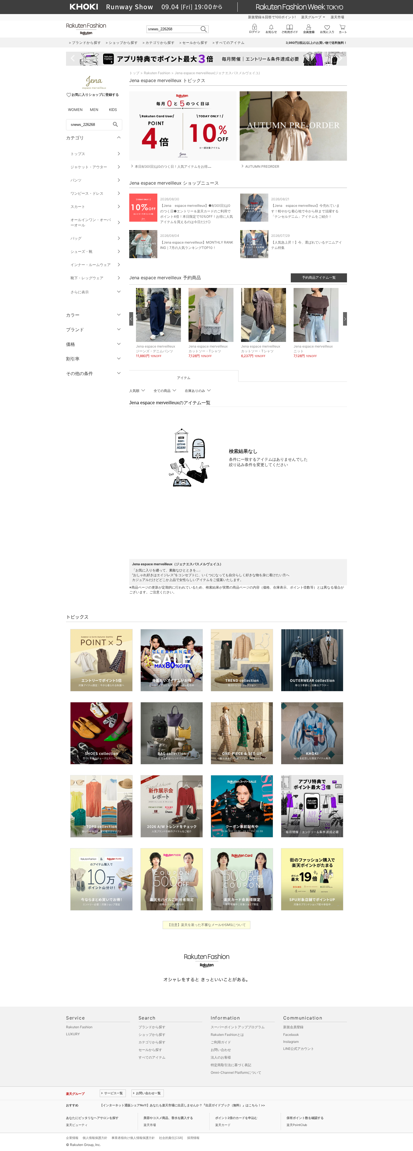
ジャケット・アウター (89, 167)
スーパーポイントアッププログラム (238, 1027)
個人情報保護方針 (95, 1138)
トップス (78, 153)
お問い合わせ (221, 1050)
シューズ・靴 (81, 251)
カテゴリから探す (152, 1042)
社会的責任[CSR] (171, 1138)
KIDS (113, 109)
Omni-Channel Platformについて (236, 1072)
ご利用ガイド (221, 1042)
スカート (78, 206)
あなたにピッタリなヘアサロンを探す (92, 1118)
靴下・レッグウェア (87, 278)
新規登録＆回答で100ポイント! (272, 17)
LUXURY (73, 1034)
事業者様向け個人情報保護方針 (133, 1138)
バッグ (76, 238)
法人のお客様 (221, 1057)
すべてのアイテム (152, 1057)
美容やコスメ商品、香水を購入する (168, 1118)
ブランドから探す (152, 1027)
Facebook (291, 1034)
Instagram (291, 1041)
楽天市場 (337, 17)
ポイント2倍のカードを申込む (236, 1118)
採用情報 (193, 1138)
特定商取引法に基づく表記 (231, 1065)
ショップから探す (152, 1034)
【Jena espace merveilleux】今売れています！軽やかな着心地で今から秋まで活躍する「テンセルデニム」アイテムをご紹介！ (305, 210)
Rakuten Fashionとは (227, 1034)
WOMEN (75, 109)
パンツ (76, 180)
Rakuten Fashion (157, 73)
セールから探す (150, 1050)
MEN (94, 109)
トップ (134, 73)
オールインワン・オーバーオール (91, 222)
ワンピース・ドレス (87, 193)
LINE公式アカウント (298, 1048)
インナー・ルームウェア (91, 264)
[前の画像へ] (131, 319)
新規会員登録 (293, 1027)
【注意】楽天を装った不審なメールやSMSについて (206, 925)
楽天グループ (311, 17)
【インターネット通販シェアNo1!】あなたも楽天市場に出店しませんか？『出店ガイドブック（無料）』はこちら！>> (182, 1105)
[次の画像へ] (345, 319)
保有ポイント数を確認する (305, 1118)
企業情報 (72, 1138)
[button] (159, 327)
